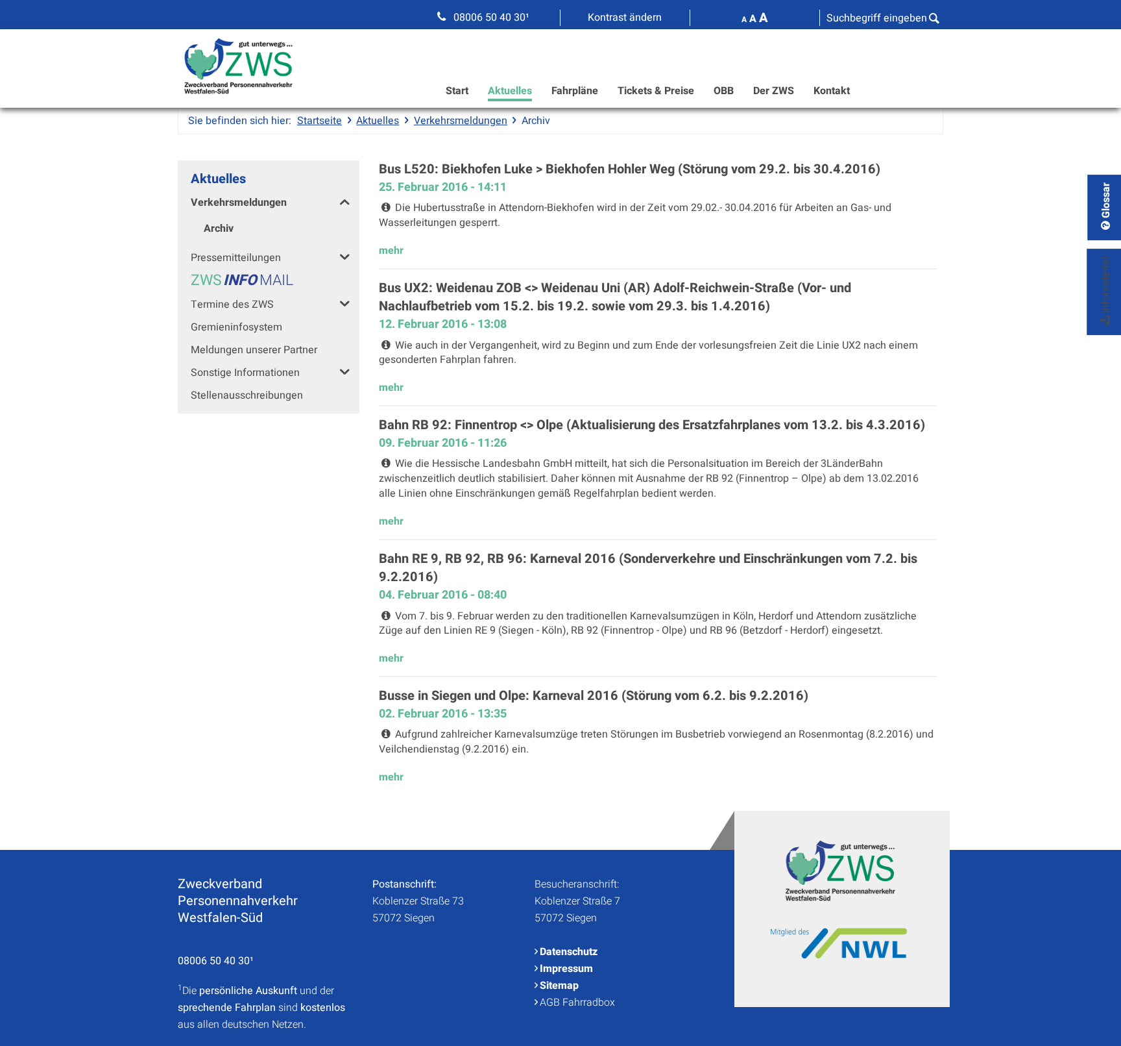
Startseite (319, 121)
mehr (391, 250)
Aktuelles (510, 91)
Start (457, 91)
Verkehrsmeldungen (460, 121)
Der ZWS (773, 91)
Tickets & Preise (656, 91)
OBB (724, 91)
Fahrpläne (574, 91)
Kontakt (832, 91)
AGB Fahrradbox (577, 1002)
